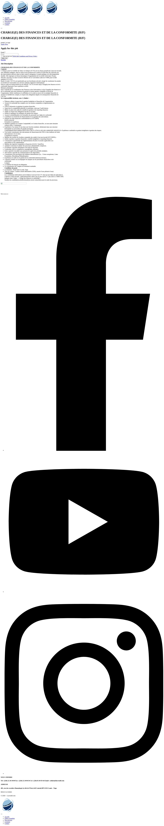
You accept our (20, 56)
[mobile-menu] (1, 28)
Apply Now (4, 44)
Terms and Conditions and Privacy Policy (24, 56)
